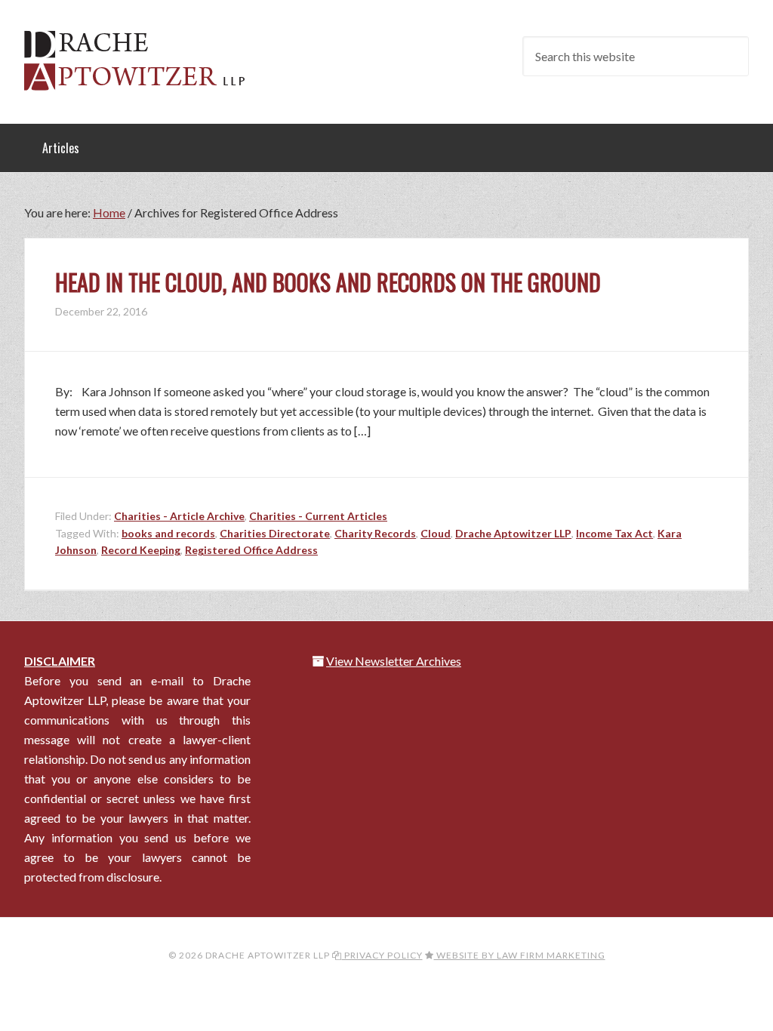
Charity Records (375, 533)
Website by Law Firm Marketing (519, 955)
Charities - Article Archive (179, 515)
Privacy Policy (382, 955)
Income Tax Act (614, 533)
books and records (168, 533)
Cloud (435, 533)
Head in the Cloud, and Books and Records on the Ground (328, 282)
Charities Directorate (275, 533)
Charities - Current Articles (318, 515)
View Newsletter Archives (393, 661)
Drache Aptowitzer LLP (145, 60)
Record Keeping (140, 549)
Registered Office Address (251, 549)
